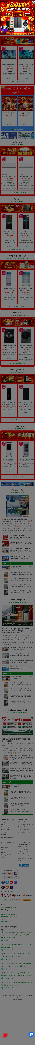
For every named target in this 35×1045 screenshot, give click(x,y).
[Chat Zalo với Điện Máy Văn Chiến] (31, 1034)
